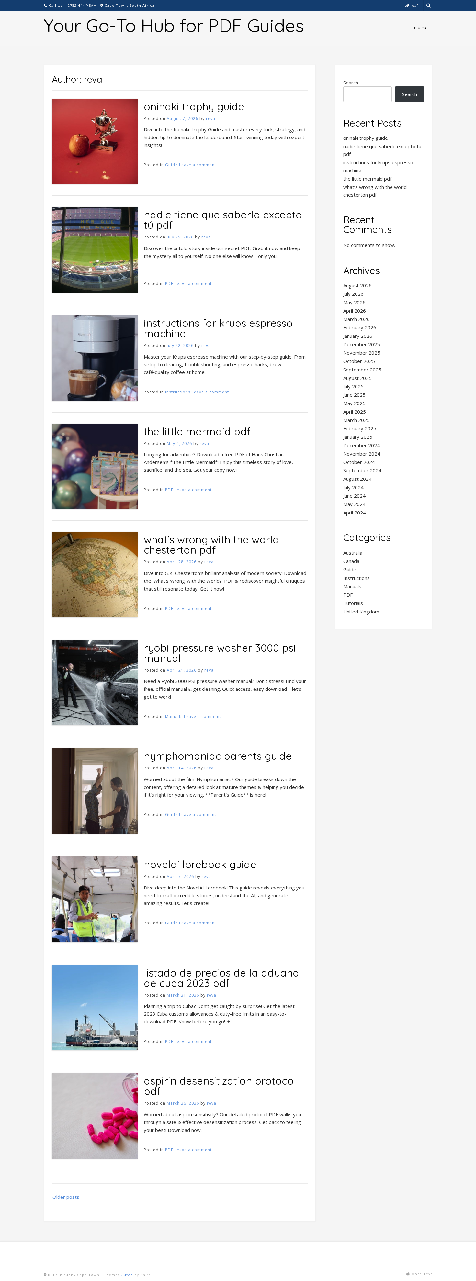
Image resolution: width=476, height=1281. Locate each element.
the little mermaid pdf (197, 431)
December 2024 (361, 445)
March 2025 (356, 420)
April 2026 (354, 310)
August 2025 (357, 378)
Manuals (174, 716)
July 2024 (353, 487)
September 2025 (362, 369)
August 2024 (357, 479)
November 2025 (361, 352)
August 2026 (357, 285)
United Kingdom (361, 611)
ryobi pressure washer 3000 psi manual (220, 653)
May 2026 (354, 302)
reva (210, 118)
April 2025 (354, 411)
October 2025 (359, 361)
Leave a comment (197, 165)
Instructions (177, 392)
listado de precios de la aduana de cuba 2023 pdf (221, 977)
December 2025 (361, 344)
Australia (352, 552)
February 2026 (359, 327)
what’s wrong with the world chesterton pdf (211, 544)
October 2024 (359, 462)
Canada (351, 561)
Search (350, 82)
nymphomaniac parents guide (218, 755)
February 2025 (359, 428)
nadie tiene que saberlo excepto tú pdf (223, 219)
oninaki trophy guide (194, 106)
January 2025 (357, 437)
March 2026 (356, 319)
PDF (169, 283)
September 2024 (362, 470)
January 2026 (357, 336)
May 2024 (354, 504)
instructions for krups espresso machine (218, 328)
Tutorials (353, 603)
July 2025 (353, 386)
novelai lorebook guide (200, 864)
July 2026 (353, 294)
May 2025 (354, 403)
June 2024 (354, 495)
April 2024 (354, 512)
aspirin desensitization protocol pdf (220, 1086)
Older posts (65, 1197)
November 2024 (361, 453)
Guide (171, 165)
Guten (126, 1274)
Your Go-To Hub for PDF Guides (174, 25)
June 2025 (354, 395)
